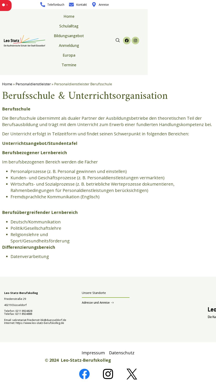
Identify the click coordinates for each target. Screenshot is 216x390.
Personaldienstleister (33, 84)
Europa (69, 55)
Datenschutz (121, 353)
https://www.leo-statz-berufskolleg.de (39, 323)
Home (68, 16)
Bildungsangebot (69, 35)
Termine (69, 64)
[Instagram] (135, 40)
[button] (117, 40)
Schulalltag (68, 26)
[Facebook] (127, 40)
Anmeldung (69, 45)
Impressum (93, 353)
